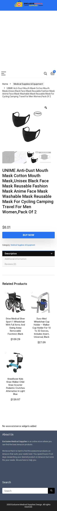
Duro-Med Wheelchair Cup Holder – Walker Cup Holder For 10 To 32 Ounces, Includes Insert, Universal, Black (42, 327)
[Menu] (3, 74)
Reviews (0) (10, 264)
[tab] (28, 253)
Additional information (15, 259)
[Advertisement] (28, 39)
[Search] (45, 74)
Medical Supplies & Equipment (28, 84)
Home (5, 84)
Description (11, 253)
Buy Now (28, 235)
